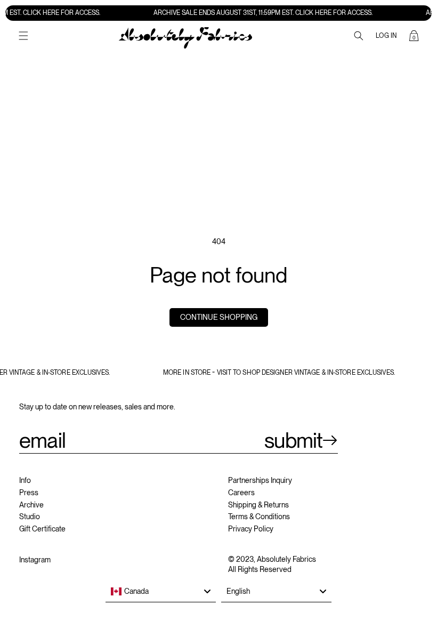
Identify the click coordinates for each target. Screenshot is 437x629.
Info (25, 480)
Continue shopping (218, 317)
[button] (23, 35)
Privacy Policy (250, 529)
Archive (31, 505)
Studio (29, 516)
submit (293, 440)
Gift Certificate (42, 529)
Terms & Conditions (259, 516)
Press (28, 492)
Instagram (35, 559)
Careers (241, 492)
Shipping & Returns (258, 505)
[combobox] (161, 591)
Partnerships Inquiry (260, 480)
